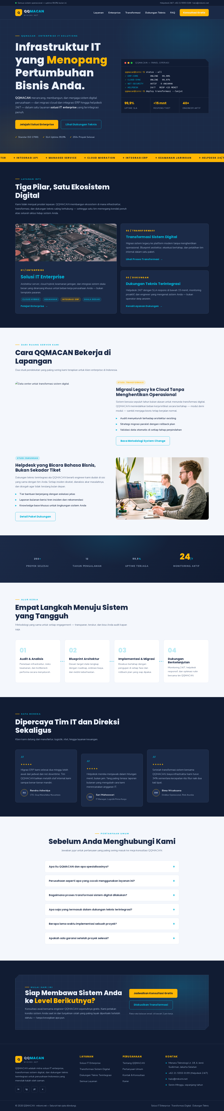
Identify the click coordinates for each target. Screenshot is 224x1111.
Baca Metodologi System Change (143, 441)
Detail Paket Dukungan (35, 516)
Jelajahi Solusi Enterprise (37, 124)
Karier (126, 1081)
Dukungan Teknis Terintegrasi (96, 1075)
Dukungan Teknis (155, 12)
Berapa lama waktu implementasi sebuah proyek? (112, 923)
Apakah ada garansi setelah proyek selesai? (112, 938)
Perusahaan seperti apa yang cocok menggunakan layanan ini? (112, 880)
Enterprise (114, 12)
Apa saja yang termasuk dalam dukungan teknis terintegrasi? (112, 909)
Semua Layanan (88, 1081)
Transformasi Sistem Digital (95, 1069)
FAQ (172, 12)
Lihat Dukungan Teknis (81, 124)
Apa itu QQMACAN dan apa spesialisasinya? (112, 866)
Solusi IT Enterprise (90, 1063)
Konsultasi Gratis (194, 12)
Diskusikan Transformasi (151, 1004)
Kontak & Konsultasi (134, 1075)
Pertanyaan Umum (133, 1069)
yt (34, 1089)
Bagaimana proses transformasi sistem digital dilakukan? (112, 895)
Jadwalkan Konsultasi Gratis (153, 993)
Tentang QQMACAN (134, 1063)
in (18, 1089)
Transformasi (133, 12)
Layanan (99, 12)
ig (26, 1089)
